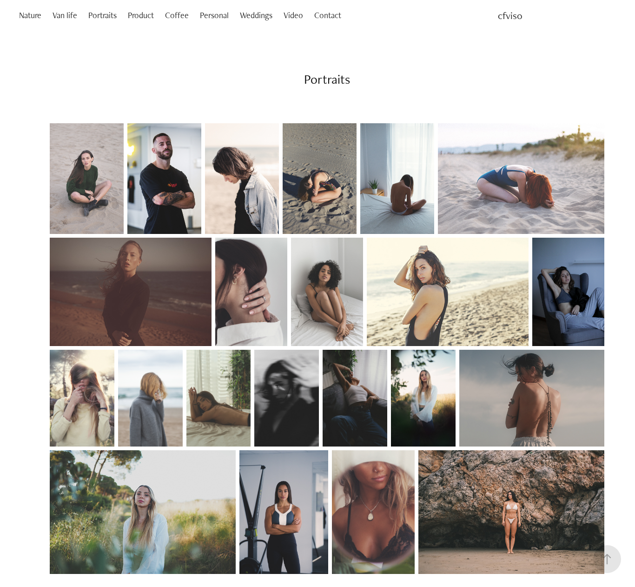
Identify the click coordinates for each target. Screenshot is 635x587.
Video (293, 15)
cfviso (510, 15)
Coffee (177, 15)
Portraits (102, 15)
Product (141, 15)
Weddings (256, 15)
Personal (214, 15)
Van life (65, 15)
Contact (327, 15)
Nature (30, 15)
